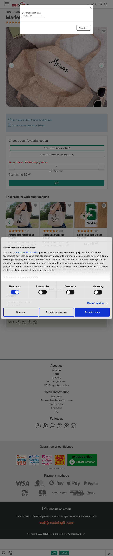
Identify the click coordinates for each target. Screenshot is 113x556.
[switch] (42, 292)
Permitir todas (92, 312)
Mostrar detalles (95, 303)
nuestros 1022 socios (27, 252)
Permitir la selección (56, 312)
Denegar (20, 312)
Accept (83, 27)
